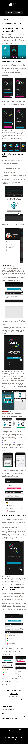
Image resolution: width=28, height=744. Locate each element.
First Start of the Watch (8, 709)
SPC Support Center (7, 23)
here (14, 731)
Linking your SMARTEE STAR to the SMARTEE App (14, 716)
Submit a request (19, 699)
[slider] (8, 57)
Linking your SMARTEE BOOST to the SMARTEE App (13, 712)
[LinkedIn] (6, 685)
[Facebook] (2, 685)
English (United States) (12, 737)
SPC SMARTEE (21, 23)
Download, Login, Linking (8, 721)
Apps (15, 23)
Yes (12, 693)
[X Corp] (4, 685)
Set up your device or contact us (10, 718)
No (16, 693)
